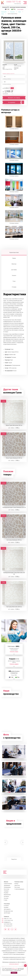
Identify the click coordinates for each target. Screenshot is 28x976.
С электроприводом (19, 889)
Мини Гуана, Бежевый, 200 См (14, 458)
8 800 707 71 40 (14, 2)
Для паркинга (7, 909)
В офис (5, 900)
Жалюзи (6, 881)
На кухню (6, 898)
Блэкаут (16, 883)
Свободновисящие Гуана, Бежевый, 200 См (14, 507)
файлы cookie (15, 968)
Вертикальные (7, 894)
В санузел (6, 905)
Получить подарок (14, 664)
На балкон (6, 896)
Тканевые (6, 890)
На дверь (6, 892)
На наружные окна (8, 911)
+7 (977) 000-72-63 (17, 3)
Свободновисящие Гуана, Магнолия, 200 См (14, 573)
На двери (6, 907)
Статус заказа (20, 9)
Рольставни (7, 903)
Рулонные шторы (19, 881)
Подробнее (14, 848)
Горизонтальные (8, 883)
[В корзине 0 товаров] (25, 965)
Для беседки (7, 912)
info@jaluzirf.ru (7, 922)
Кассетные (6, 889)
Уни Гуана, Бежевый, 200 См (14, 540)
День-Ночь (17, 885)
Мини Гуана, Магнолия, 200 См (14, 425)
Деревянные (7, 885)
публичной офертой (14, 964)
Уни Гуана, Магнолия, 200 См (14, 606)
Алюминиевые (7, 887)
